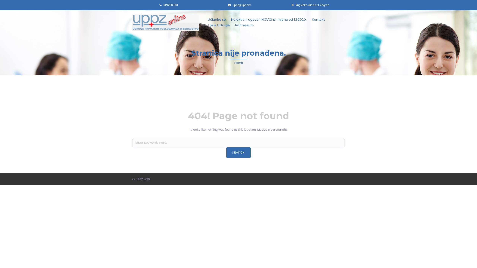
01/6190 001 (170, 5)
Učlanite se (217, 19)
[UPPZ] (165, 22)
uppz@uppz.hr (242, 5)
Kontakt (318, 19)
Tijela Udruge (219, 25)
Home (238, 63)
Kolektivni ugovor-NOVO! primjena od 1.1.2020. (269, 19)
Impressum (244, 25)
